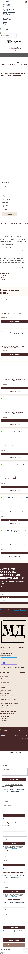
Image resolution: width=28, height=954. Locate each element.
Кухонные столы (4, 691)
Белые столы (3, 720)
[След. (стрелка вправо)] (2, 953)
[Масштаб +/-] (4, 952)
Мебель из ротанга (5, 687)
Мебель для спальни (8, 16)
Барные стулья (4, 679)
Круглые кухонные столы (6, 695)
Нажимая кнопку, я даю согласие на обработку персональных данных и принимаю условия (14, 610)
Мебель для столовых (8, 9)
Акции (4, 23)
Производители (5, 672)
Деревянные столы (5, 715)
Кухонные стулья (4, 693)
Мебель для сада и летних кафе (8, 685)
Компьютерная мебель (9, 6)
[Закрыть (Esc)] (0, 952)
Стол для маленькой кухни (7, 713)
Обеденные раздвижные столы (8, 711)
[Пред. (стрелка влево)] (0, 953)
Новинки (5, 22)
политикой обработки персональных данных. (14, 785)
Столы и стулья (6, 10)
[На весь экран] (3, 952)
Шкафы (5, 13)
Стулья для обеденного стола (7, 705)
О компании (6, 26)
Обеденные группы (6, 698)
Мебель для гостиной (8, 14)
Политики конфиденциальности (20, 610)
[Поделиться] (2, 952)
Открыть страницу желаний (7, 950)
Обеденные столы (7, 3)
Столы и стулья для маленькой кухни (9, 703)
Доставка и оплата (7, 18)
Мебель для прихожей (9, 12)
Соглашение (24, 738)
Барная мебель (7, 4)
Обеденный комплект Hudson (8, 699)
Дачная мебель (7, 5)
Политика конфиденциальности (19, 737)
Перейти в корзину (14, 940)
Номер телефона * (4, 597)
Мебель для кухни (7, 8)
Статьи (12, 670)
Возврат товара (7, 19)
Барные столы (3, 678)
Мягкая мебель (7, 1)
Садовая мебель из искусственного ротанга (11, 684)
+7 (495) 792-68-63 (15, 47)
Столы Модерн (4, 707)
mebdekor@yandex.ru (15, 48)
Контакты (5, 24)
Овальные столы (4, 718)
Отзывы (5, 20)
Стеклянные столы (5, 716)
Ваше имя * (3, 591)
